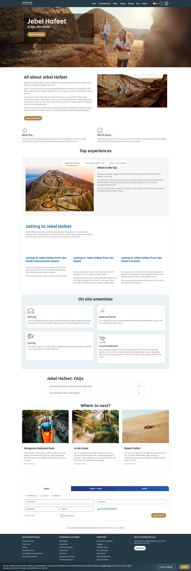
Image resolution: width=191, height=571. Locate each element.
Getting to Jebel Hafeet (48, 226)
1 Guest (45, 495)
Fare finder (63, 553)
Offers (115, 4)
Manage (131, 4)
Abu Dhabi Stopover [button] (108, 509)
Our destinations (104, 4)
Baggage (100, 544)
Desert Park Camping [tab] (118, 163)
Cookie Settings (166, 567)
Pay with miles (69, 515)
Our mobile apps (102, 550)
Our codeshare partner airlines (32, 553)
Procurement (101, 553)
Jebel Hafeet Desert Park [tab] (94, 163)
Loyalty (122, 4)
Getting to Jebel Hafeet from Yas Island (93, 259)
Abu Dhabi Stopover (66, 560)
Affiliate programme (103, 556)
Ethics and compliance (29, 556)
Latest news (26, 544)
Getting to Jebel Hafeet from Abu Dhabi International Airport (46, 259)
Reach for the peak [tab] (72, 163)
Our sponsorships (28, 550)
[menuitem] (94, 3)
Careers (24, 547)
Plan (138, 4)
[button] (155, 3)
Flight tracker (64, 550)
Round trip (32, 495)
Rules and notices (103, 560)
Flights (144, 4)
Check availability (36, 34)
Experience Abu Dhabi (66, 556)
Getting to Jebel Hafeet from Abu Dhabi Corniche (141, 259)
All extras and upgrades (105, 541)
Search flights (158, 515)
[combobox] (32, 496)
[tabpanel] (95, 190)
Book (94, 4)
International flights (66, 547)
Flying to (102, 502)
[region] (95, 567)
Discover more (29, 464)
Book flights (63, 541)
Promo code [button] (29, 515)
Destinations (63, 544)
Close (184, 567)
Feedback (140, 548)
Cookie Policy (106, 566)
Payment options (102, 547)
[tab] (46, 488)
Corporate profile (28, 541)
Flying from (31, 502)
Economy (55, 495)
